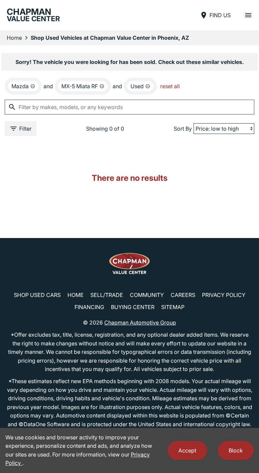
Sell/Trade (106, 295)
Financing (89, 307)
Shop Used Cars (37, 295)
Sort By (183, 128)
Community (147, 295)
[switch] (248, 15)
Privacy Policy (224, 295)
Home (14, 37)
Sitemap (172, 307)
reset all (170, 86)
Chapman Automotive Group (140, 322)
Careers (183, 295)
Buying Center (132, 307)
